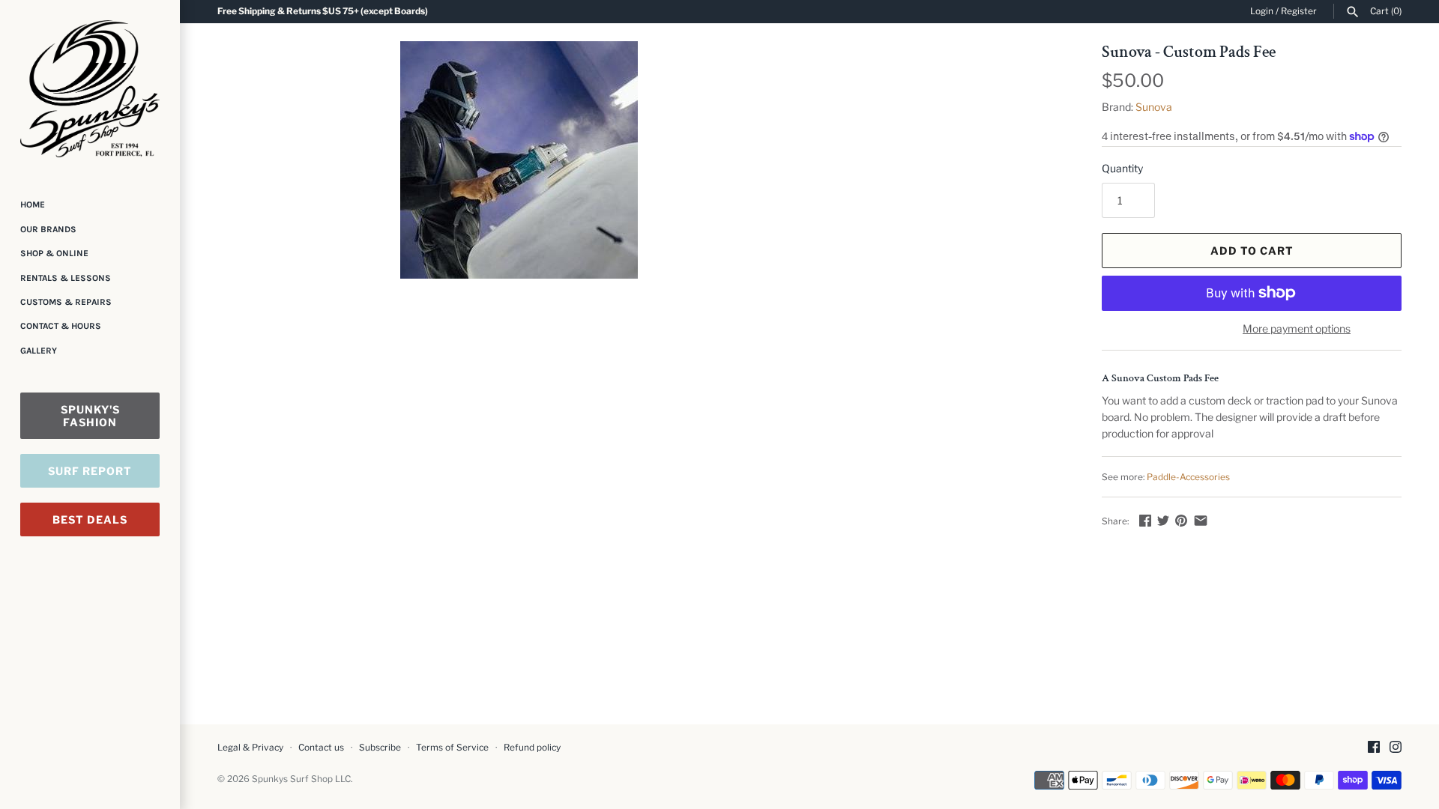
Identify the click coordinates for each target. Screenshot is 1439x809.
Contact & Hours (60, 326)
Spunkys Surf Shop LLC (301, 779)
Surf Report (90, 470)
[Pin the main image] (1181, 520)
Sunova (1153, 106)
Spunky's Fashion (90, 415)
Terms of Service (452, 747)
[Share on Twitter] (1163, 520)
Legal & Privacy (250, 747)
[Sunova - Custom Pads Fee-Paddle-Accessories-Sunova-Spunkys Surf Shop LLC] (519, 160)
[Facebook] (1374, 748)
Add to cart (1252, 250)
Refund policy (532, 747)
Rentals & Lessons (65, 278)
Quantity (1122, 168)
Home (32, 204)
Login (1261, 11)
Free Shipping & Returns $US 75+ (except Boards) (322, 11)
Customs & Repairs (66, 302)
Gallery (38, 350)
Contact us (321, 747)
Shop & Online (54, 253)
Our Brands (48, 229)
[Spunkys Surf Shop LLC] (90, 88)
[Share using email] (1200, 520)
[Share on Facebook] (1145, 520)
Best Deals (89, 519)
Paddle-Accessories (1188, 477)
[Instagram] (1396, 748)
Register (1299, 11)
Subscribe (380, 747)
